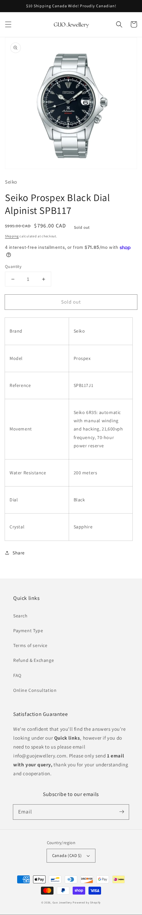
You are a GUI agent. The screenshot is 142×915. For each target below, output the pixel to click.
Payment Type (28, 631)
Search (20, 616)
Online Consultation (34, 690)
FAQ (17, 675)
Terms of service (30, 645)
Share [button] (19, 553)
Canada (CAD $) (67, 855)
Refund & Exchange (33, 660)
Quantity (13, 266)
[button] (8, 24)
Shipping (12, 236)
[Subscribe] (121, 812)
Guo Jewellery (62, 902)
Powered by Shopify (87, 902)
